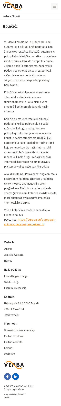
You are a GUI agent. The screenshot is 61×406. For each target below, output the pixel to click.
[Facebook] (7, 376)
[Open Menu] (54, 6)
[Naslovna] (13, 6)
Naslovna (7, 16)
